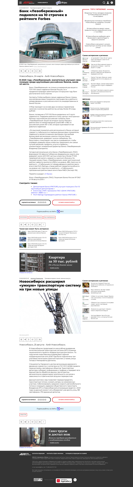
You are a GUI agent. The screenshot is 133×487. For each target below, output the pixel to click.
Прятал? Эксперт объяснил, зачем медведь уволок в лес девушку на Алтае (101, 79)
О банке (48, 174)
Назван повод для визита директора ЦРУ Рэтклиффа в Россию (101, 115)
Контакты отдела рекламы (55, 453)
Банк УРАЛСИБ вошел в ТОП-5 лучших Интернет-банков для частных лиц (68, 233)
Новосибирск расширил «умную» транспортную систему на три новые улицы (98, 45)
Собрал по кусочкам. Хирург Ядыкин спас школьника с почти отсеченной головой (102, 297)
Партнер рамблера (49, 479)
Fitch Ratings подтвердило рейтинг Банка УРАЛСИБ (54, 195)
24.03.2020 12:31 (24, 8)
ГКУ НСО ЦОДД (24, 335)
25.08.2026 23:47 (24, 278)
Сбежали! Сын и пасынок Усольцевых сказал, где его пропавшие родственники (102, 304)
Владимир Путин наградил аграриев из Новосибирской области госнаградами (98, 14)
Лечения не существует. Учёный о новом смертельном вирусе (101, 309)
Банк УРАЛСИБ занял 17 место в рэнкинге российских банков (37, 232)
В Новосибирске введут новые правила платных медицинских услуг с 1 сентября (98, 30)
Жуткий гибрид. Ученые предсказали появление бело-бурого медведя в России (102, 85)
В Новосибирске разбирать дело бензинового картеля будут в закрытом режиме (98, 38)
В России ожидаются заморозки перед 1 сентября (100, 102)
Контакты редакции (38, 453)
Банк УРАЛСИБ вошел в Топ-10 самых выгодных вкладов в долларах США (37, 245)
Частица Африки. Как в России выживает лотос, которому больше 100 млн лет (101, 317)
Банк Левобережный (40, 66)
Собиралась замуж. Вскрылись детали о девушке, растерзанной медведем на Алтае (101, 72)
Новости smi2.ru (25, 272)
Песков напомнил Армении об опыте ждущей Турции (101, 128)
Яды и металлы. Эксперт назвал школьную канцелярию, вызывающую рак (100, 291)
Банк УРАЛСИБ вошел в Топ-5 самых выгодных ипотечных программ (68, 239)
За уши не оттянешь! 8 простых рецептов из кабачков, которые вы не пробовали (102, 285)
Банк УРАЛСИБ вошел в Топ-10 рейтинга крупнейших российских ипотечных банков (37, 239)
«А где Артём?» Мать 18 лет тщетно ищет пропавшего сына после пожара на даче (101, 59)
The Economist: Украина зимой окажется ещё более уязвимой (99, 109)
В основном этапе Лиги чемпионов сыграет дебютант (101, 121)
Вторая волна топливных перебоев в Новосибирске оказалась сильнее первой (98, 22)
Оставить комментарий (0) (67, 202)
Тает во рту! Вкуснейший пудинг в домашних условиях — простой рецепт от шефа (101, 66)
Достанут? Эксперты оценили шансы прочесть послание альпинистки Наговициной (102, 91)
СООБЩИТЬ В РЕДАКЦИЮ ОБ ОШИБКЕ (76, 453)
